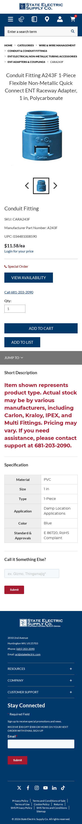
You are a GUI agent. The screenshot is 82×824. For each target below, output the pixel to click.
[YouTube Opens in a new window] (45, 788)
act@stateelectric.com (27, 654)
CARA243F (56, 62)
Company (15, 680)
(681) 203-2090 (25, 648)
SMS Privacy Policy (21, 807)
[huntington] (47, 19)
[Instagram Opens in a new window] (37, 788)
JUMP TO (12, 357)
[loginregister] (60, 19)
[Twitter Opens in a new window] (19, 788)
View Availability (28, 277)
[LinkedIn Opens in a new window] (54, 788)
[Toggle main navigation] (10, 19)
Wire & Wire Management (57, 45)
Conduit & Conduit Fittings (27, 50)
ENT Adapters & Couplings (26, 62)
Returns (58, 804)
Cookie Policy (41, 804)
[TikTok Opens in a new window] (63, 788)
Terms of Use (22, 804)
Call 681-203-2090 (18, 292)
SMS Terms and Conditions (52, 807)
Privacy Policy (20, 800)
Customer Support (23, 692)
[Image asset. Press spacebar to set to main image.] (41, 186)
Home (8, 45)
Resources (16, 669)
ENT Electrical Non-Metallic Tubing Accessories (42, 56)
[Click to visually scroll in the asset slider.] (26, 186)
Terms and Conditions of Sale (49, 800)
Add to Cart (41, 328)
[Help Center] (21, 19)
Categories (25, 45)
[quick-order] (34, 19)
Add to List (22, 342)
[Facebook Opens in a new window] (28, 788)
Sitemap (41, 811)
